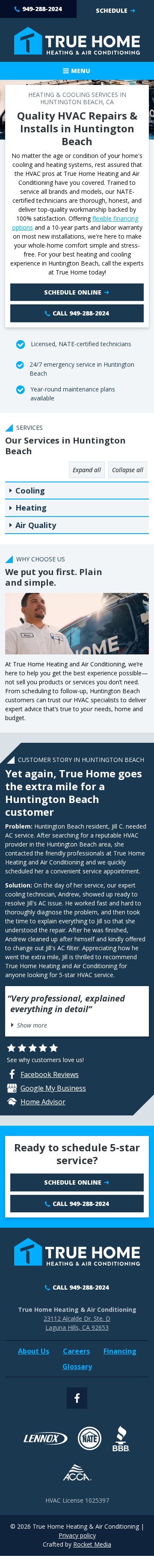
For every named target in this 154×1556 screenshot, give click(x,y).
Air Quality (35, 525)
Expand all (87, 470)
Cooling (30, 490)
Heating (31, 507)
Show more (32, 1025)
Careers (76, 1351)
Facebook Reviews (50, 1074)
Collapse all (127, 470)
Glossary (77, 1366)
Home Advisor (43, 1101)
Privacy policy (77, 1535)
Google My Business (53, 1088)
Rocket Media (92, 1544)
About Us (33, 1351)
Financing (120, 1351)
